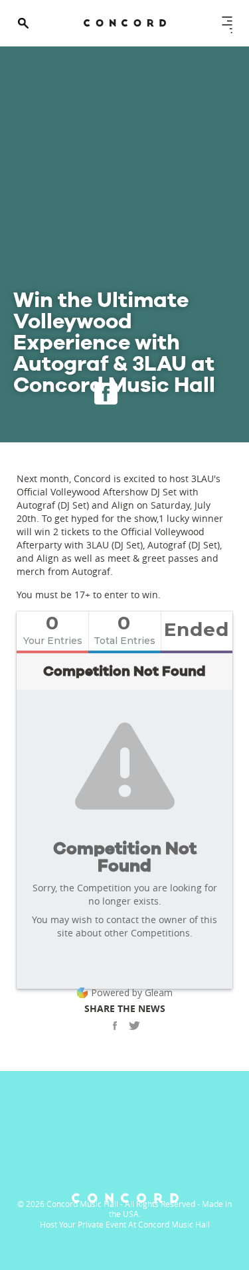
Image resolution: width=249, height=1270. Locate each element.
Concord (125, 23)
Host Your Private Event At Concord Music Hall (125, 1224)
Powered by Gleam (132, 992)
